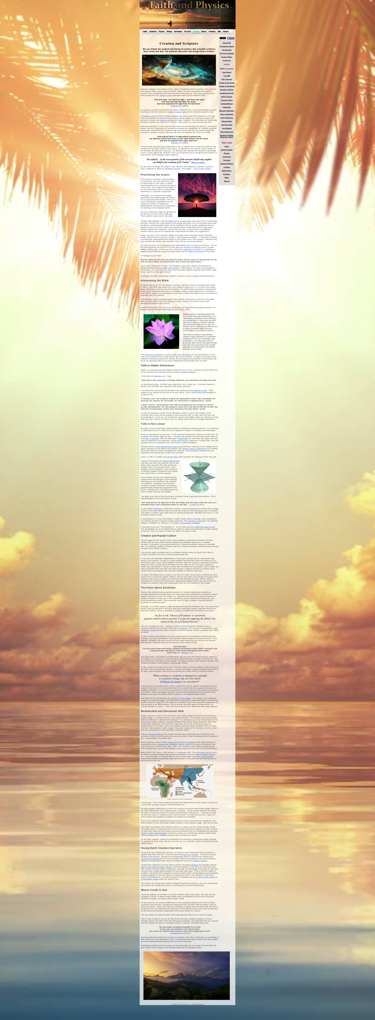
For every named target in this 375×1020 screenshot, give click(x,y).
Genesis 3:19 (149, 256)
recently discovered (171, 461)
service (189, 355)
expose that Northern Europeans (181, 742)
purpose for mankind (153, 355)
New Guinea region (205, 756)
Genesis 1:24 (187, 653)
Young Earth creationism (151, 859)
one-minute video (170, 457)
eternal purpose (167, 120)
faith (174, 355)
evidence (194, 865)
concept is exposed (196, 521)
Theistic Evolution (172, 681)
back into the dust (196, 251)
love (179, 355)
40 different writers (199, 390)
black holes (183, 439)
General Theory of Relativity (194, 449)
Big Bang (158, 509)
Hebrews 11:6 (177, 143)
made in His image (170, 268)
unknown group (158, 805)
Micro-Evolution (181, 628)
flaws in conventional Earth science (156, 867)
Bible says (172, 221)
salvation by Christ (192, 249)
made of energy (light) (177, 112)
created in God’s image (181, 698)
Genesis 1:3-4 (177, 106)
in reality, (175, 523)
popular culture (166, 95)
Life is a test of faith (202, 169)
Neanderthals (163, 744)
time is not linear (152, 439)
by (189, 390)
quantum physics (188, 372)
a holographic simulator (190, 523)
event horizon (182, 441)
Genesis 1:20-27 (150, 116)
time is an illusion (190, 855)
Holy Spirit (208, 227)
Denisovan (181, 752)
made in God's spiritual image (154, 833)
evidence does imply (178, 748)
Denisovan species (204, 752)
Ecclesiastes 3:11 (177, 933)
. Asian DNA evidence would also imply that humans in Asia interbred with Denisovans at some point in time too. (178, 759)
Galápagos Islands (149, 630)
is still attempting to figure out (168, 447)
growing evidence (156, 734)
